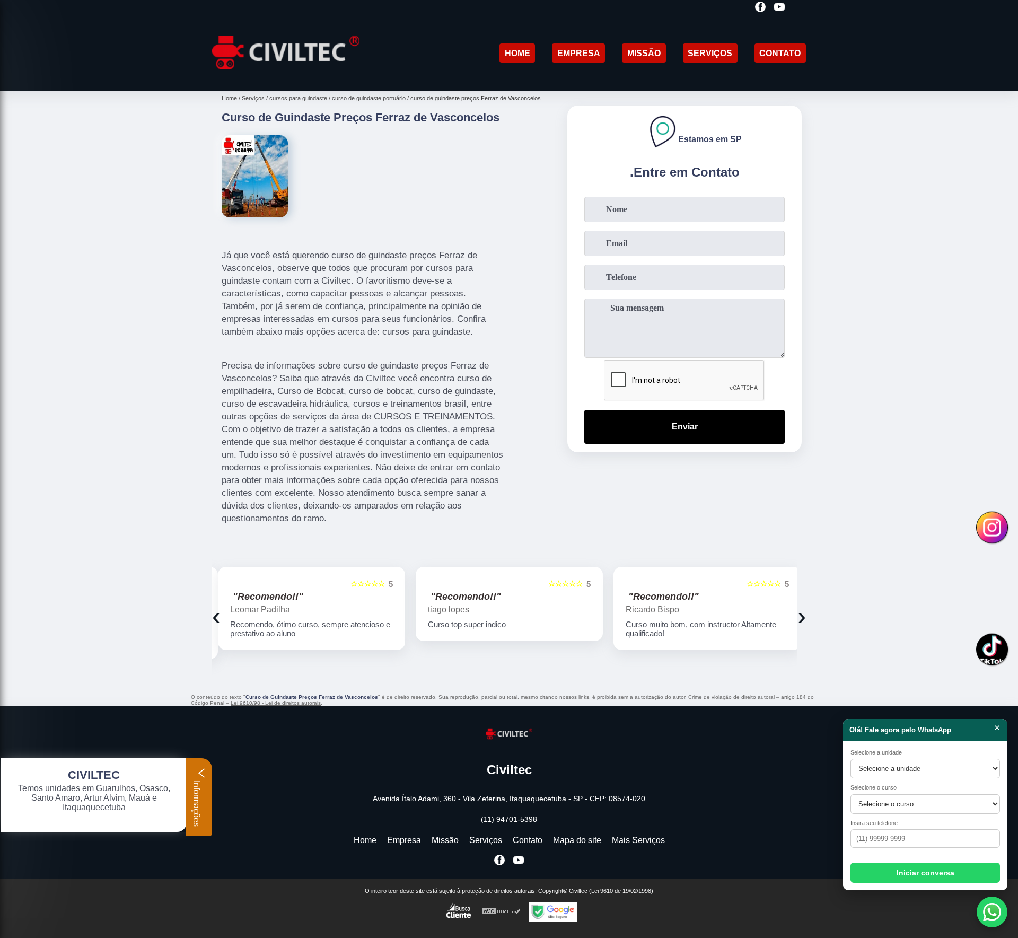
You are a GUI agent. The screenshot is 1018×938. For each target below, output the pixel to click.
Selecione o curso (873, 787)
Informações (196, 802)
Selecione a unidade (876, 752)
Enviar (685, 426)
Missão (644, 53)
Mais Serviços (638, 840)
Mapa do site (577, 840)
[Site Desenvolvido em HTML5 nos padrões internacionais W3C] (501, 912)
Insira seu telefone (874, 823)
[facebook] (760, 8)
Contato (780, 53)
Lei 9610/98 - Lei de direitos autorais (276, 703)
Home (517, 53)
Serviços (710, 53)
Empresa (578, 53)
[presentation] (216, 615)
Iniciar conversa (925, 873)
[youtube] (779, 8)
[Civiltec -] (285, 77)
